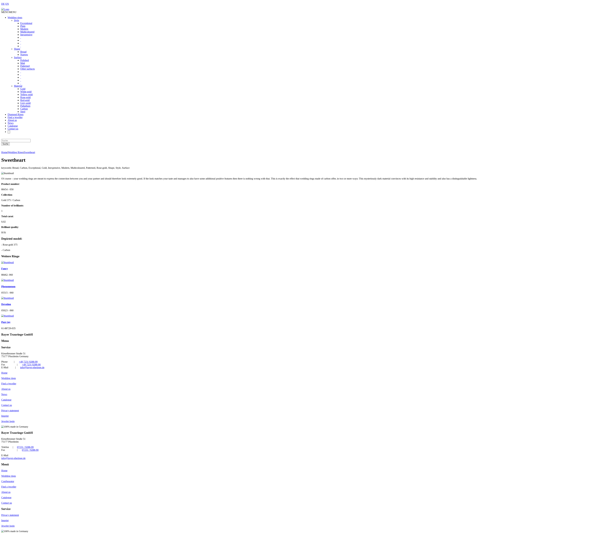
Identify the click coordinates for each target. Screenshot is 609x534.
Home (4, 152)
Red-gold (25, 100)
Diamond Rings (15, 114)
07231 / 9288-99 (25, 447)
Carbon (24, 108)
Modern (24, 29)
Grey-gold (25, 103)
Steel (22, 111)
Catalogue (13, 126)
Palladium (25, 106)
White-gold (26, 91)
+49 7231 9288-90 (31, 364)
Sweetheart (29, 152)
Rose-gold (25, 97)
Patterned (25, 66)
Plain (22, 26)
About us (12, 120)
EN (7, 4)
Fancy (4, 268)
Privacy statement (10, 410)
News (10, 123)
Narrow (24, 54)
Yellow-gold (26, 94)
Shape (17, 49)
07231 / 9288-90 (30, 450)
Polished (24, 60)
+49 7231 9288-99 (28, 361)
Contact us (13, 128)
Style (16, 20)
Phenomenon (8, 286)
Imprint (5, 416)
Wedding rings (15, 17)
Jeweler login (8, 421)
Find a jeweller (15, 117)
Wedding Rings (15, 152)
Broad (23, 51)
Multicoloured (27, 31)
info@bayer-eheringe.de (32, 367)
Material (18, 86)
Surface (18, 57)
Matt (22, 63)
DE (3, 4)
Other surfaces (27, 68)
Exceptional (26, 23)
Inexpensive (26, 34)
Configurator (7, 481)
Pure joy (5, 322)
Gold (22, 88)
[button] (8, 12)
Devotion (6, 304)
